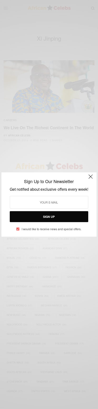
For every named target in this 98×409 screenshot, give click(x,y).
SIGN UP (49, 216)
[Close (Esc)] (90, 179)
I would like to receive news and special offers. (51, 229)
